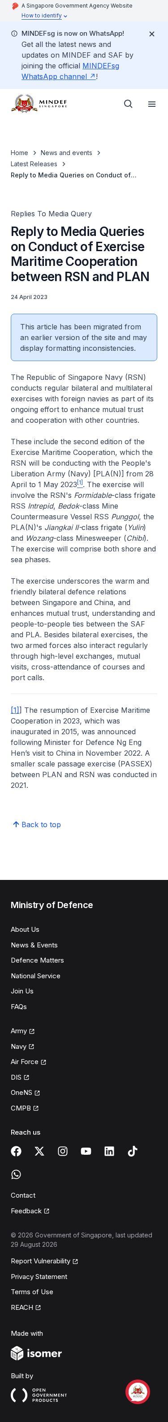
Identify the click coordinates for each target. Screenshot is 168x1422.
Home (19, 152)
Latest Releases (34, 164)
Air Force (29, 1062)
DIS (20, 1078)
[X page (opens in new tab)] (39, 1151)
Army (23, 1031)
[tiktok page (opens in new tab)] (132, 1151)
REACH (26, 1308)
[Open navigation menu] (152, 104)
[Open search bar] (128, 104)
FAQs (19, 1006)
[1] (15, 710)
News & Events (34, 945)
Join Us (22, 991)
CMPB (25, 1109)
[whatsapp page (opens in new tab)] (16, 1174)
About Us (25, 929)
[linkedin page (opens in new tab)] (109, 1151)
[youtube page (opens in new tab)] (86, 1151)
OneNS (25, 1093)
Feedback (30, 1211)
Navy (22, 1047)
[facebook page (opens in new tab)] (16, 1151)
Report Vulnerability (40, 1261)
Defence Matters (37, 960)
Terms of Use (32, 1291)
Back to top (41, 824)
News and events (66, 152)
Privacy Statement (39, 1276)
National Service (35, 976)
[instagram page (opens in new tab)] (62, 1151)
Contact (23, 1195)
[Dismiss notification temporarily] (152, 34)
